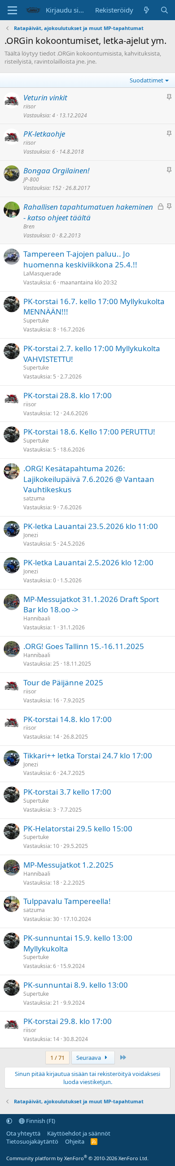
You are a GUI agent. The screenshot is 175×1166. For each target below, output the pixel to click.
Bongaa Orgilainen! (56, 170)
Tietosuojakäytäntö (32, 1141)
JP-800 (31, 179)
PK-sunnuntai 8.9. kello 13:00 (75, 985)
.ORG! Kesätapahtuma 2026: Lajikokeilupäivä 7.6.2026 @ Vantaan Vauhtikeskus (88, 479)
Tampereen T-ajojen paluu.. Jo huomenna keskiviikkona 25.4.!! (80, 259)
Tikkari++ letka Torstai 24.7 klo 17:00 (87, 755)
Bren (29, 226)
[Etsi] (164, 10)
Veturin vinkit (45, 97)
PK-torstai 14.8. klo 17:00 (67, 719)
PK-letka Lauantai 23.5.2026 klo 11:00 (90, 526)
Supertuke (36, 320)
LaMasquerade (42, 273)
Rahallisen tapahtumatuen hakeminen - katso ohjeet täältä (88, 212)
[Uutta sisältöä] (146, 10)
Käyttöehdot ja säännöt (78, 1133)
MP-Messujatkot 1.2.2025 (68, 865)
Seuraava (89, 1058)
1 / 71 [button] (57, 1058)
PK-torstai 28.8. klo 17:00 (67, 395)
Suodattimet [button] (146, 80)
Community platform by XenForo (77, 1158)
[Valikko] (12, 10)
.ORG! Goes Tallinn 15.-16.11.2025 (83, 646)
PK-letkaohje (44, 134)
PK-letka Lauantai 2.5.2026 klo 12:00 (88, 562)
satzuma (34, 498)
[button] (9, 1121)
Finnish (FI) (40, 1121)
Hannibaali (36, 618)
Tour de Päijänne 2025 (63, 682)
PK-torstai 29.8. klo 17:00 (67, 1021)
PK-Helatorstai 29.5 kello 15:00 (77, 828)
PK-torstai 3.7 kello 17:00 (67, 792)
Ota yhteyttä (23, 1133)
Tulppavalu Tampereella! (67, 901)
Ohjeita (74, 1141)
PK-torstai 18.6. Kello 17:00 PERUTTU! (89, 431)
